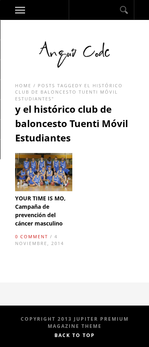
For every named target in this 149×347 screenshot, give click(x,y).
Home (23, 85)
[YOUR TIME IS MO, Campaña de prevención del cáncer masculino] (43, 189)
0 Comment (31, 236)
